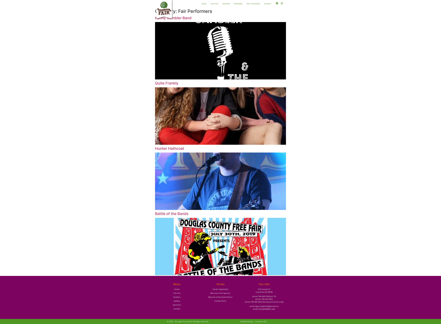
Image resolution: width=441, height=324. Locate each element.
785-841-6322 (256, 302)
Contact (267, 4)
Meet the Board (253, 4)
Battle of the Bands (171, 213)
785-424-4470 (267, 299)
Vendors (226, 4)
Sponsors (238, 4)
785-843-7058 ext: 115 (267, 296)
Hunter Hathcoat (169, 148)
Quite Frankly (166, 83)
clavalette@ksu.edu (267, 309)
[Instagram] (282, 3)
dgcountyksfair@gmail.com (267, 306)
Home (204, 4)
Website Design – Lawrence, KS (253, 321)
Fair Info (214, 4)
